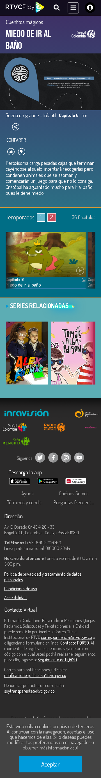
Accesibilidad (15, 597)
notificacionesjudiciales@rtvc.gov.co (35, 675)
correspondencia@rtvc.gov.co (66, 637)
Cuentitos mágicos (24, 21)
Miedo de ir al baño (23, 285)
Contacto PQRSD (74, 643)
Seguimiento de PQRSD (57, 659)
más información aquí (59, 748)
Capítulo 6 (15, 279)
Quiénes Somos (74, 493)
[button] (88, 264)
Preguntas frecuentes (74, 502)
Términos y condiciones (28, 502)
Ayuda (27, 493)
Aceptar (50, 764)
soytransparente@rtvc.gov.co (29, 691)
